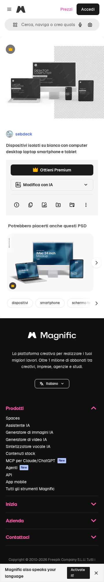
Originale (38, 49)
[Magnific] (52, 336)
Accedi (88, 9)
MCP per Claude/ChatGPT (35, 460)
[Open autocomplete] (13, 25)
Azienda (15, 520)
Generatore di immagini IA (29, 432)
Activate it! (78, 573)
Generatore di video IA (26, 439)
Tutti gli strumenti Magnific (30, 488)
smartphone (50, 303)
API (9, 474)
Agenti (16, 467)
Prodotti (15, 408)
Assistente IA (18, 425)
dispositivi (20, 303)
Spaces (13, 418)
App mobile (16, 481)
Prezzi (66, 9)
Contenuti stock (20, 453)
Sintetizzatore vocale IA (28, 446)
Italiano (52, 383)
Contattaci (17, 537)
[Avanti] (96, 263)
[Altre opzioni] (86, 205)
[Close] (96, 573)
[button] (52, 383)
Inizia (11, 504)
